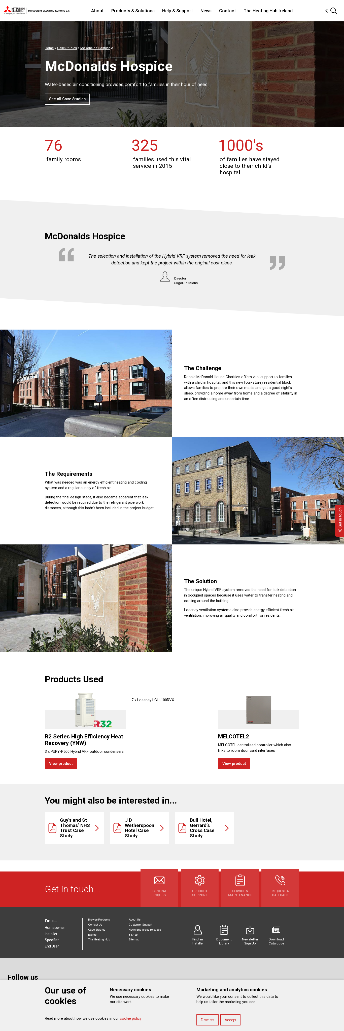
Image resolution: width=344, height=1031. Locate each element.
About (97, 10)
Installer (51, 934)
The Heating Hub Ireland (268, 10)
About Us (135, 919)
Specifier (52, 940)
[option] (172, 266)
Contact (227, 10)
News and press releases (145, 929)
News (206, 10)
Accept (230, 1020)
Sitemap (134, 939)
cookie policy (131, 1018)
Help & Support (177, 10)
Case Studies (96, 929)
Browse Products (99, 919)
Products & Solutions (133, 10)
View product (61, 763)
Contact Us (95, 924)
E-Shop (133, 934)
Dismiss (207, 1020)
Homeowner (55, 928)
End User (52, 946)
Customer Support (140, 924)
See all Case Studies (67, 99)
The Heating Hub (99, 939)
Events (92, 934)
